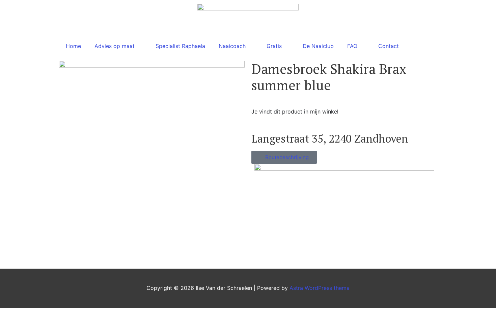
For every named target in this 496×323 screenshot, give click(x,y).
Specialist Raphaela (180, 46)
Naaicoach (232, 46)
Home (73, 46)
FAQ (352, 46)
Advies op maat (114, 46)
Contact (388, 46)
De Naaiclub (318, 46)
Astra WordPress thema (320, 287)
